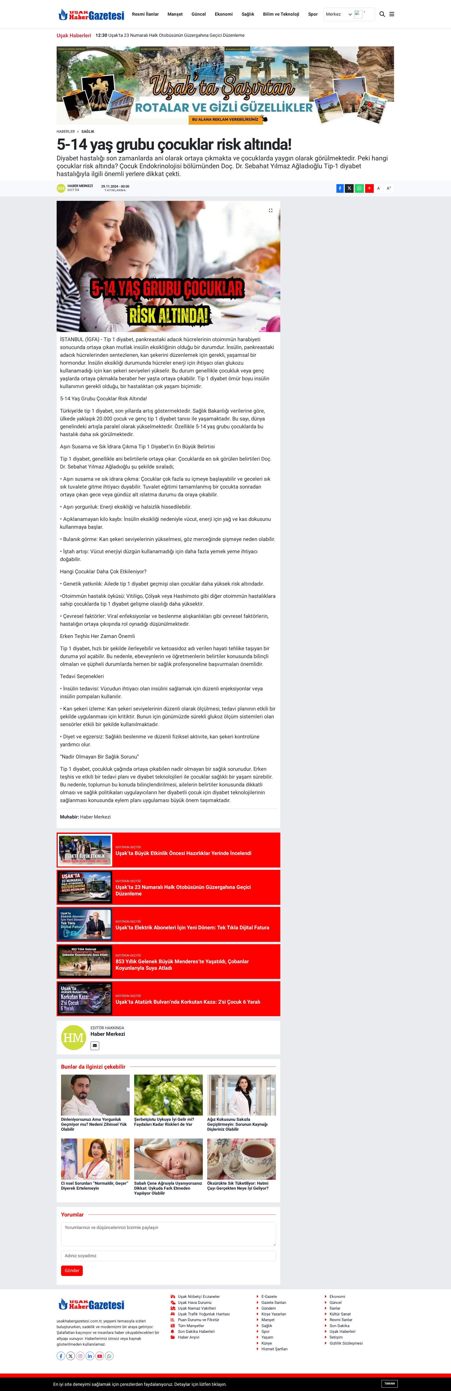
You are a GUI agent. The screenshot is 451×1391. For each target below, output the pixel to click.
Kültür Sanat (340, 1314)
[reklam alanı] (226, 85)
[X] (70, 1356)
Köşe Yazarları (274, 1314)
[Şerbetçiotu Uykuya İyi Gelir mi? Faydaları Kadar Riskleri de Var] (168, 1094)
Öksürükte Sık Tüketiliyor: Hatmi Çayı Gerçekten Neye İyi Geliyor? (238, 1186)
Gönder (72, 1270)
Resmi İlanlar (145, 14)
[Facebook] (61, 1356)
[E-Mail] (95, 1045)
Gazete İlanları (274, 1302)
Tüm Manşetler (191, 1325)
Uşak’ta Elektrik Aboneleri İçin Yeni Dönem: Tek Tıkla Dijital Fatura (166, 35)
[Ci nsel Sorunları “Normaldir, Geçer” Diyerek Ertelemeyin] (95, 1158)
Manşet (175, 14)
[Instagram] (80, 1356)
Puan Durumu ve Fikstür (198, 1319)
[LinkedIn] (90, 1356)
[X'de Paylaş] (349, 188)
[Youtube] (99, 1356)
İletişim (336, 1337)
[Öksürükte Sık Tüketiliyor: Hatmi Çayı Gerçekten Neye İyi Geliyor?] (241, 1158)
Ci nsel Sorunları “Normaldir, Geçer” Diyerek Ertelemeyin (94, 1186)
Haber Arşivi (188, 1337)
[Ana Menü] (389, 14)
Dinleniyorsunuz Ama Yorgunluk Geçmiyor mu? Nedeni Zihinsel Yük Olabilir (94, 1124)
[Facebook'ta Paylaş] (340, 188)
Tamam (389, 1383)
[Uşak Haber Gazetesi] (91, 14)
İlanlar (335, 1308)
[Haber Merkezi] (73, 1037)
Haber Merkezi (108, 1034)
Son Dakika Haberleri (196, 1331)
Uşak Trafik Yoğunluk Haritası (204, 1314)
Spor (313, 14)
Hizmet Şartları (275, 1349)
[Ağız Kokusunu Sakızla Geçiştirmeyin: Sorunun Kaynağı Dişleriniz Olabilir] (241, 1094)
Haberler (66, 131)
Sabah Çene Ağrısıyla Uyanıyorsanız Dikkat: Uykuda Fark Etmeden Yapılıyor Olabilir (168, 1188)
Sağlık (248, 14)
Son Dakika (339, 1325)
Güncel (199, 14)
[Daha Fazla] (369, 188)
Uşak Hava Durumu (194, 1302)
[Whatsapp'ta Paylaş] (359, 188)
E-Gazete (269, 1296)
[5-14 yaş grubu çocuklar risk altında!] (168, 266)
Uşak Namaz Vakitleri (197, 1308)
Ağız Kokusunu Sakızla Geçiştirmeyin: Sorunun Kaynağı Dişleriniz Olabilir (237, 1124)
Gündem (269, 1308)
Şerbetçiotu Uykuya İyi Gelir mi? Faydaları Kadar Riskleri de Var (164, 1122)
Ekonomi (224, 14)
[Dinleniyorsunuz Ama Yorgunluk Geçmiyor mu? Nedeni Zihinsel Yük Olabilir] (95, 1094)
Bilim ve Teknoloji (281, 14)
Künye (267, 1343)
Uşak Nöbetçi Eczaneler (199, 1296)
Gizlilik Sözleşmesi (346, 1343)
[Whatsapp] (109, 1356)
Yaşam (267, 1337)
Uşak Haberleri (342, 1331)
